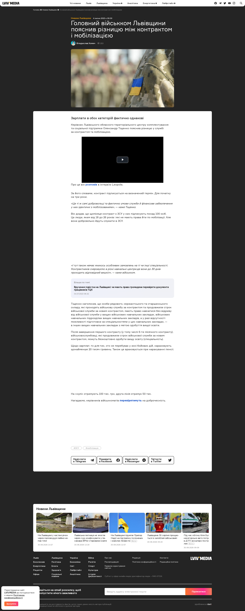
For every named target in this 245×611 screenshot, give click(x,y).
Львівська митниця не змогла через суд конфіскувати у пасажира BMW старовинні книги (90, 538)
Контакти (164, 558)
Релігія (92, 562)
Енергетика (149, 3)
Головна (36, 10)
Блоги (55, 566)
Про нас (108, 558)
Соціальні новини (57, 575)
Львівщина (101, 3)
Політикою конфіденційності (14, 596)
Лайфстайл (168, 3)
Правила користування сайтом (115, 567)
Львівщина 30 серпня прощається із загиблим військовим (163, 536)
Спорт (91, 566)
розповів (91, 184)
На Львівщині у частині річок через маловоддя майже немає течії (53, 538)
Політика (56, 562)
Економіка (75, 562)
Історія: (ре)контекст (95, 575)
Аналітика (132, 3)
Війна (91, 558)
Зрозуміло (11, 604)
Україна (117, 3)
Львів (88, 3)
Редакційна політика (169, 562)
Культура (93, 570)
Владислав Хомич (86, 43)
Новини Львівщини (49, 10)
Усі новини (75, 3)
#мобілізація (92, 448)
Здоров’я (56, 570)
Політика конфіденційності (144, 562)
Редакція (136, 558)
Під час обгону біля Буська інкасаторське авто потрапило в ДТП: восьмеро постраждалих (200, 539)
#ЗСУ (76, 448)
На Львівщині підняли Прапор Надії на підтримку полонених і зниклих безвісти (127, 538)
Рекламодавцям (112, 562)
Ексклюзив (39, 562)
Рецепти (37, 570)
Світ (72, 566)
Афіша (36, 574)
